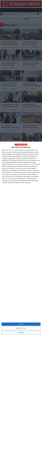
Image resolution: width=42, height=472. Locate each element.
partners (12, 150)
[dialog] (21, 307)
